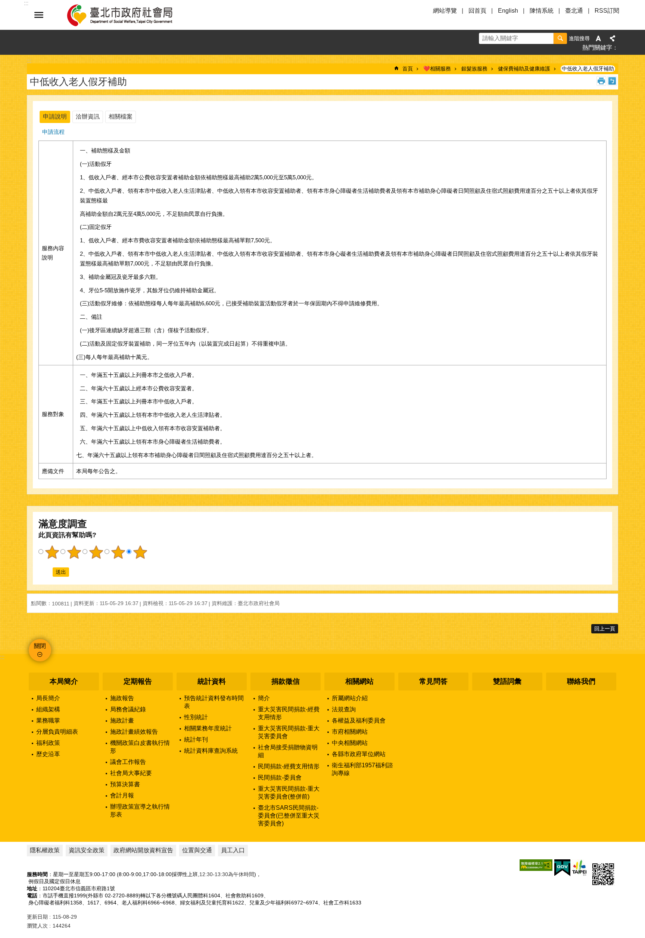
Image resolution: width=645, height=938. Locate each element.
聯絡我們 (581, 681)
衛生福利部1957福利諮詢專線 (362, 769)
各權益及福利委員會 (359, 720)
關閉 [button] (39, 15)
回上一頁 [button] (604, 629)
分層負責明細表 (57, 731)
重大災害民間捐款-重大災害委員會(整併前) (289, 793)
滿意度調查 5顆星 (140, 552)
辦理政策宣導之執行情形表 (140, 810)
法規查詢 (344, 709)
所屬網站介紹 (350, 698)
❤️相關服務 (437, 69)
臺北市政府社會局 (128, 15)
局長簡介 (48, 698)
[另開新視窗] (536, 865)
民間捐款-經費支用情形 (289, 766)
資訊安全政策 (87, 850)
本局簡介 (64, 681)
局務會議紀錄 (128, 709)
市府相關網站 (350, 731)
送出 (45, 572)
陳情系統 (542, 10)
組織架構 (48, 709)
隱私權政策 (45, 850)
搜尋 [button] (560, 38)
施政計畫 (122, 720)
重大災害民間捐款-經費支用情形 (289, 713)
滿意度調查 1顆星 (52, 552)
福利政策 (48, 743)
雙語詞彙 (507, 681)
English (508, 10)
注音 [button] (612, 81)
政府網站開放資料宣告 (143, 850)
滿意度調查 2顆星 (74, 552)
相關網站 (359, 681)
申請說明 (55, 116)
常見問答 (433, 681)
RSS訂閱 (607, 10)
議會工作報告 (128, 762)
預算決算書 (125, 784)
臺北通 (574, 10)
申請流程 (53, 132)
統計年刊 (196, 739)
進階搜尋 (579, 38)
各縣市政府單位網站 (359, 754)
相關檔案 (121, 116)
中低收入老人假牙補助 (588, 69)
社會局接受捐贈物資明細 (288, 751)
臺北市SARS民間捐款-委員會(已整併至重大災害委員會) (289, 816)
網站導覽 (445, 10)
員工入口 (233, 850)
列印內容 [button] (601, 81)
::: (2, 657)
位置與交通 (197, 850)
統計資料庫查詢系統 (211, 750)
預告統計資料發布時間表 (214, 702)
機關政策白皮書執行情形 (140, 747)
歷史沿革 (48, 754)
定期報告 (138, 681)
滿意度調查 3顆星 (96, 552)
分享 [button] (612, 38)
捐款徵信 (285, 681)
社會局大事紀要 (131, 773)
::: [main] (29, 61)
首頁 (407, 69)
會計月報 (122, 795)
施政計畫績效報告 (134, 731)
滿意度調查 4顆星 (118, 552)
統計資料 (211, 681)
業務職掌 (48, 720)
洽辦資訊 (88, 116)
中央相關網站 (350, 743)
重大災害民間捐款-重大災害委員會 (289, 732)
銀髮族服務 (474, 69)
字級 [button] (598, 38)
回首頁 (477, 10)
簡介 (264, 698)
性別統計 (196, 717)
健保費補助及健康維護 (524, 69)
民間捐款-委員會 (280, 777)
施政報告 (122, 698)
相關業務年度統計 (208, 728)
